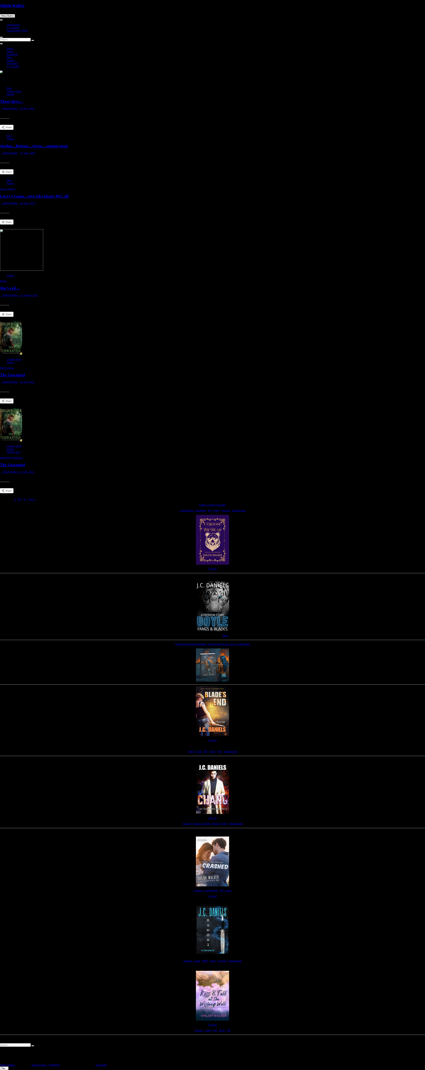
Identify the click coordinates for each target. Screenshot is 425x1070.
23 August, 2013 (29, 295)
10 (24, 499)
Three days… (11, 101)
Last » (32, 499)
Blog (9, 57)
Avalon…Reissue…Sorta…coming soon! (34, 146)
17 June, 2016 (27, 153)
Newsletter (12, 63)
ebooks (10, 94)
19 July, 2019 (27, 108)
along (225, 635)
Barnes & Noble (201, 823)
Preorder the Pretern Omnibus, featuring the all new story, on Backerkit (212, 644)
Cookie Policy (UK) (17, 30)
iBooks (216, 823)
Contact (11, 60)
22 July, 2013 (27, 471)
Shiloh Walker (12, 5)
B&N (205, 960)
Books (3, 281)
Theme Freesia (39, 1065)
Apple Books (187, 510)
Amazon (225, 510)
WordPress (54, 1065)
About (10, 51)
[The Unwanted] (11, 353)
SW (229, 1030)
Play (219, 751)
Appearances (13, 24)
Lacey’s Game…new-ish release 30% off (34, 196)
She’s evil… (10, 288)
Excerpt (213, 568)
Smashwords (239, 510)
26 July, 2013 (27, 382)
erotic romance (7, 189)
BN (210, 510)
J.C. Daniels (13, 27)
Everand (222, 960)
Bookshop (200, 510)
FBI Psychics (7, 368)
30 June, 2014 (27, 203)
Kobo (217, 510)
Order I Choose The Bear (212, 505)
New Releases (14, 457)
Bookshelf (12, 54)
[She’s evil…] (21, 269)
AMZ (191, 751)
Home (10, 48)
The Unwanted (12, 375)
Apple (199, 751)
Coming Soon (14, 91)
